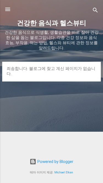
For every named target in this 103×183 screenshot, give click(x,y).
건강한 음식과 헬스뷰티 (51, 23)
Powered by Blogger (54, 161)
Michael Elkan (63, 172)
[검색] (95, 11)
